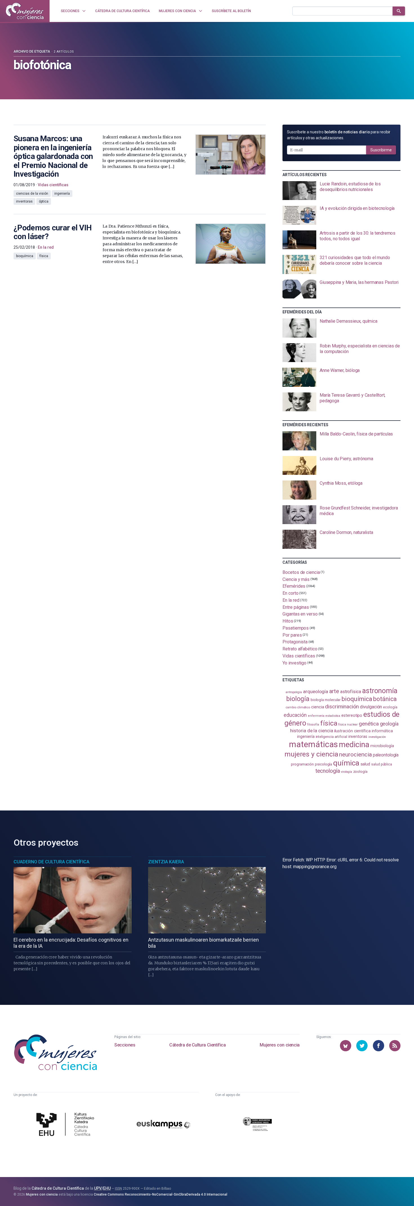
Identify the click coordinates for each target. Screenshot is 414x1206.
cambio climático (298, 707)
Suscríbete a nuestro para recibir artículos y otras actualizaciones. (338, 135)
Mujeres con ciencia (279, 1045)
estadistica (333, 716)
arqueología (315, 691)
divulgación (371, 706)
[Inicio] (25, 11)
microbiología (382, 746)
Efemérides (293, 586)
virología (346, 772)
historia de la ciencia (311, 730)
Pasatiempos (295, 628)
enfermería (316, 716)
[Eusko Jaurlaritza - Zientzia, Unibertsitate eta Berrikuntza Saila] (257, 1125)
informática (382, 731)
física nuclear (348, 724)
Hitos (287, 621)
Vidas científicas (298, 656)
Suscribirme (381, 150)
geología (389, 724)
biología (297, 699)
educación (295, 715)
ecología (390, 707)
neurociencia (355, 754)
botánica (385, 698)
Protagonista (295, 641)
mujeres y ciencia (311, 754)
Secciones (124, 1045)
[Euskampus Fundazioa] (164, 1125)
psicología (323, 764)
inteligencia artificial (331, 737)
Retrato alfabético (299, 649)
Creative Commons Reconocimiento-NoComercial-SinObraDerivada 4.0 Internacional (160, 1194)
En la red (290, 600)
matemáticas (313, 744)
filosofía (313, 724)
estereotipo (351, 715)
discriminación (342, 706)
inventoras (357, 736)
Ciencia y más (296, 579)
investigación (377, 737)
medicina (354, 744)
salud (365, 764)
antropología (294, 692)
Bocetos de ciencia (301, 572)
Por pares (292, 634)
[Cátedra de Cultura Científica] (67, 1125)
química (346, 763)
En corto (290, 593)
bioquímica (357, 698)
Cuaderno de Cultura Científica (51, 861)
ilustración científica (352, 731)
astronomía (379, 691)
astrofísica (350, 691)
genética (369, 723)
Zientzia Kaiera (166, 861)
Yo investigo (294, 663)
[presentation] (341, 190)
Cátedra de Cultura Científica (197, 1045)
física (328, 723)
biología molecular (326, 700)
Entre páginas (295, 607)
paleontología (386, 755)
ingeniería (305, 736)
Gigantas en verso (300, 614)
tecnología (327, 771)
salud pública (381, 764)
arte (334, 691)
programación (302, 764)
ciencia (317, 706)
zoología (360, 771)
